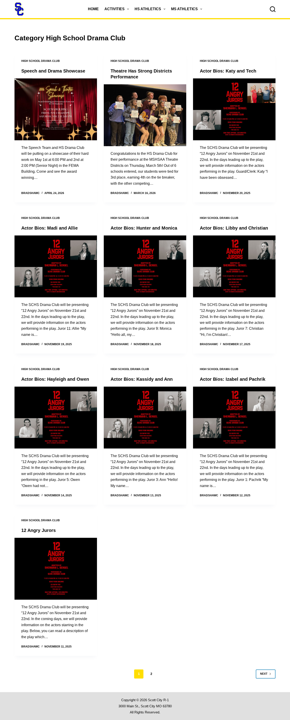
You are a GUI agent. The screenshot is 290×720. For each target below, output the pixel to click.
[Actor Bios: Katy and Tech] (234, 109)
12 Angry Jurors (38, 530)
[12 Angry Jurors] (55, 569)
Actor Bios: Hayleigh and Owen (55, 379)
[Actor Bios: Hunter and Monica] (145, 266)
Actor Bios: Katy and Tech (228, 70)
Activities (114, 9)
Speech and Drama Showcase (53, 70)
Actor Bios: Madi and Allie (49, 227)
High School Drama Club (40, 61)
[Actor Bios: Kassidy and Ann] (145, 417)
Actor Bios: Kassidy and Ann (142, 379)
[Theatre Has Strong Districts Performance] (145, 115)
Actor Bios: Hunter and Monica (144, 227)
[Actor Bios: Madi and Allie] (55, 266)
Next (263, 673)
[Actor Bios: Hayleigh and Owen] (55, 417)
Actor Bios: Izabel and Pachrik (232, 379)
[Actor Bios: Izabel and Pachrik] (234, 417)
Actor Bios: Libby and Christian (234, 227)
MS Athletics (184, 9)
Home (93, 9)
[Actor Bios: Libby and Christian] (234, 266)
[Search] (273, 9)
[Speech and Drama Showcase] (55, 109)
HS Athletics (148, 9)
